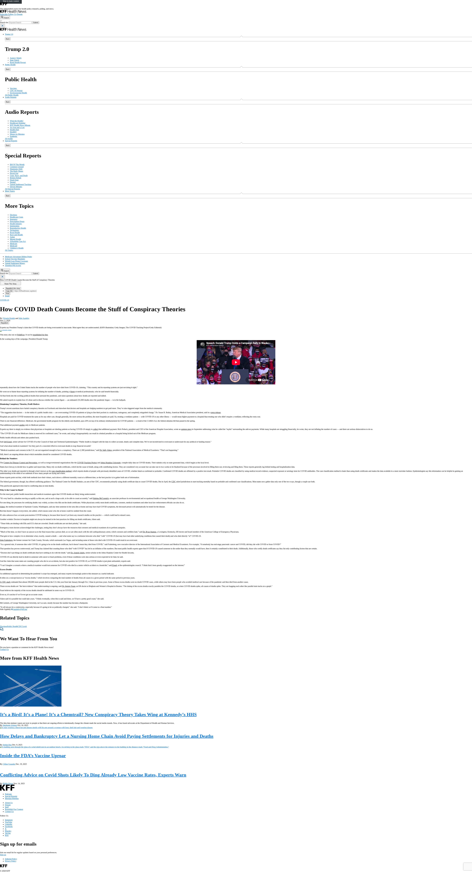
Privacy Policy (10, 861)
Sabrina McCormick (101, 498)
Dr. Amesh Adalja (78, 553)
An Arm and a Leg (17, 127)
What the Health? (16, 121)
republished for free (40, 335)
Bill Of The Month (17, 164)
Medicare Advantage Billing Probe (18, 257)
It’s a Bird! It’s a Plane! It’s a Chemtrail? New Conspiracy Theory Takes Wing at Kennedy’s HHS (98, 714)
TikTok (8, 833)
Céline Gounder (9, 764)
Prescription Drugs (17, 221)
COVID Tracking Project (87, 463)
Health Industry (16, 224)
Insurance (13, 219)
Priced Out (14, 173)
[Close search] (2, 26)
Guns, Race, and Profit (19, 176)
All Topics (9, 250)
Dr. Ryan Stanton (149, 532)
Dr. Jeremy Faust (68, 586)
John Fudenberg (6, 540)
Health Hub (14, 130)
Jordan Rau (7, 745)
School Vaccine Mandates (15, 259)
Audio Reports (10, 97)
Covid (24, 626)
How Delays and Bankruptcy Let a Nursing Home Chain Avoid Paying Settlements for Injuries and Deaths (106, 736)
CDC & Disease (16, 91)
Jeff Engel (8, 442)
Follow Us (12, 14)
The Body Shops (16, 171)
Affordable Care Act (18, 241)
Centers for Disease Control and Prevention (20, 463)
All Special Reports (12, 189)
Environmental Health (18, 93)
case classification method (62, 471)
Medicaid (13, 246)
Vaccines (13, 88)
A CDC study (5, 582)
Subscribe (4, 14)
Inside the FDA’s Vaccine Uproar (33, 755)
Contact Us (4, 649)
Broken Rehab (15, 178)
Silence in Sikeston (17, 134)
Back (8, 39)
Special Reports (11, 141)
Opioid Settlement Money (15, 263)
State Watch (14, 60)
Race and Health (16, 235)
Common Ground (17, 167)
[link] (4, 323)
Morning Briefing (12, 798)
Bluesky (8, 831)
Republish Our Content (14, 809)
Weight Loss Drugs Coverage (16, 261)
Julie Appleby (24, 318)
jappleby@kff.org (20, 609)
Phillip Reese (8, 783)
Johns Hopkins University (111, 463)
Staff (7, 807)
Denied (12, 182)
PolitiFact (21, 335)
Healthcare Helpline (17, 123)
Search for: (4, 22)
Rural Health (15, 233)
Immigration (14, 226)
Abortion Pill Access (13, 265)
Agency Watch (15, 58)
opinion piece (186, 429)
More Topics (10, 191)
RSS (6, 835)
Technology (14, 230)
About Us (9, 803)
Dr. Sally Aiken (106, 450)
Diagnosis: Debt (16, 169)
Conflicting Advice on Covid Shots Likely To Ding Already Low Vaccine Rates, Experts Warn (93, 774)
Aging (12, 237)
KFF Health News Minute (20, 125)
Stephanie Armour (10, 725)
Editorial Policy (11, 859)
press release (216, 412)
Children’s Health (16, 248)
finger (72, 392)
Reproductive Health (18, 228)
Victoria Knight (9, 318)
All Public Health (11, 95)
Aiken (2, 507)
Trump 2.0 (9, 34)
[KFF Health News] (13, 12)
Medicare (13, 244)
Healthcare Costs (16, 217)
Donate (19, 14)
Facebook (9, 827)
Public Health (10, 65)
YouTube (8, 822)
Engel (114, 565)
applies (22, 425)
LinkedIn (8, 824)
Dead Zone (14, 180)
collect (95, 429)
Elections (13, 215)
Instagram (9, 820)
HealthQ (13, 132)
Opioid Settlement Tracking (20, 184)
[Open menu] (1, 20)
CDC (173, 482)
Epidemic (13, 136)
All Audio (9, 139)
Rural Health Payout (18, 62)
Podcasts (8, 794)
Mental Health (15, 239)
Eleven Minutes (16, 187)
